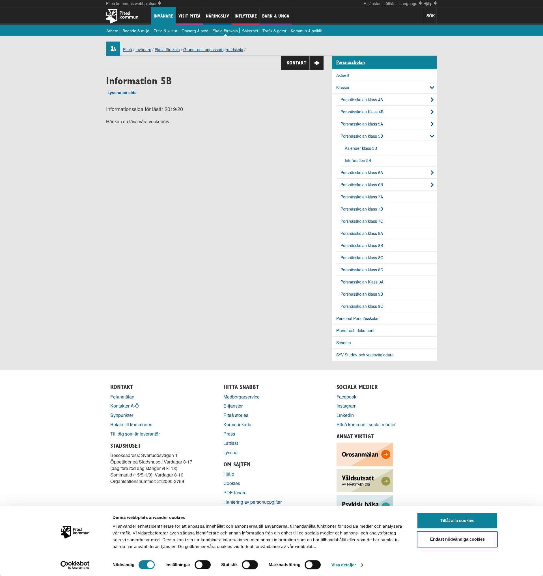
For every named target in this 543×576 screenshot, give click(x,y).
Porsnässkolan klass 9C (362, 306)
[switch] (203, 564)
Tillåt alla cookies (457, 520)
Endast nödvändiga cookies (457, 539)
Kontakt (296, 63)
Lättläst (390, 3)
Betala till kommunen (131, 424)
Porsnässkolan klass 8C (362, 257)
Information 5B (358, 160)
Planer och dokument (355, 330)
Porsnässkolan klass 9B (362, 294)
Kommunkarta (237, 424)
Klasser (343, 87)
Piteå (127, 49)
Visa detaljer (343, 564)
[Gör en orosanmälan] (365, 454)
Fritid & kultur (165, 31)
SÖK (430, 15)
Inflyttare (245, 16)
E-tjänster (372, 3)
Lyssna (230, 452)
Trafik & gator (274, 31)
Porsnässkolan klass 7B (362, 209)
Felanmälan (122, 396)
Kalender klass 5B (361, 148)
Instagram (346, 405)
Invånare (163, 16)
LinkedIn (345, 415)
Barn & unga (275, 16)
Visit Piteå (189, 16)
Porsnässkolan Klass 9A (362, 282)
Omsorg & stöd (195, 31)
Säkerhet (250, 31)
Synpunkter (121, 415)
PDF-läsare (235, 492)
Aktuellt (342, 75)
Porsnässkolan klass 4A (362, 99)
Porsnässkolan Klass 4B (362, 111)
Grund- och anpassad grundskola (213, 49)
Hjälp (228, 474)
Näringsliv (217, 16)
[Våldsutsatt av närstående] (365, 480)
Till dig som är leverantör (135, 433)
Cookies (231, 483)
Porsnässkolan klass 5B (362, 136)
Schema (343, 342)
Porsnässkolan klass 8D (362, 269)
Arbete (112, 31)
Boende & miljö (135, 31)
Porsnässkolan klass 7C (362, 221)
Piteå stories (235, 415)
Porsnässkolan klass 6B (362, 184)
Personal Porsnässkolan (358, 318)
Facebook (346, 396)
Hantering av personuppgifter (252, 502)
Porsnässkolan (350, 62)
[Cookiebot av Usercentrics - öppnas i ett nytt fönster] (75, 565)
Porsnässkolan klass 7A (362, 197)
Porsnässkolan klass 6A (362, 172)
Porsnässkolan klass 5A (362, 124)
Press (229, 433)
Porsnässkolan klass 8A (362, 233)
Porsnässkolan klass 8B (362, 245)
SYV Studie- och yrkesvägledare (365, 355)
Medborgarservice (241, 396)
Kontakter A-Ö (124, 405)
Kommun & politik (306, 31)
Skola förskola (225, 31)
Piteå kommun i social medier (366, 424)
